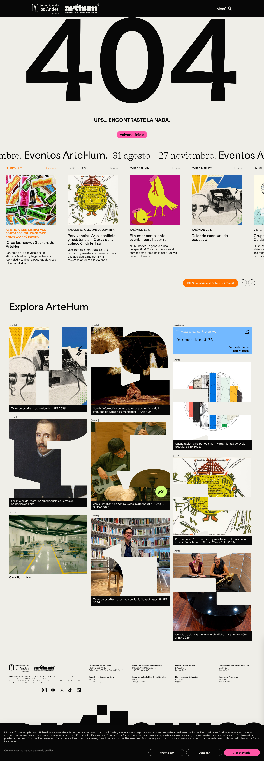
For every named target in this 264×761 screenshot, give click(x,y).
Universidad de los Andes (18, 677)
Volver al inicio (132, 134)
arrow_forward (251, 283)
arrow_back (243, 283)
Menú (221, 8)
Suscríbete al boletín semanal (213, 283)
